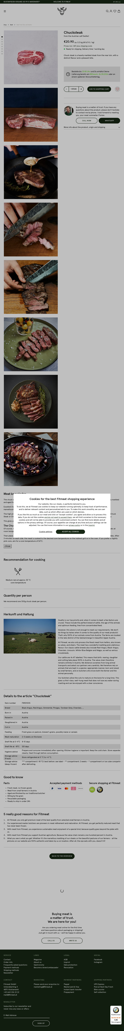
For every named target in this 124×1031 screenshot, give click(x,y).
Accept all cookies (70, 532)
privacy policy (74, 525)
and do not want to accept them (58, 517)
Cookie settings (45, 532)
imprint (91, 525)
